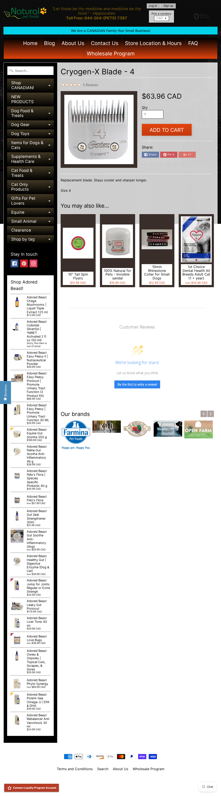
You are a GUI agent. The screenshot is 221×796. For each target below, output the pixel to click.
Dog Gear (32, 125)
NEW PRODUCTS (22, 99)
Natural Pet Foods (109, 780)
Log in (153, 6)
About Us (73, 43)
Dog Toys (32, 134)
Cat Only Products (32, 187)
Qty (145, 107)
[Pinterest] (24, 263)
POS (94, 787)
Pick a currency (161, 13)
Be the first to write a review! (137, 384)
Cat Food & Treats (32, 173)
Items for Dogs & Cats (32, 145)
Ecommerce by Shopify (116, 787)
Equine (32, 213)
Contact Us (104, 43)
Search (102, 769)
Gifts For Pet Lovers (32, 201)
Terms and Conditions (75, 769)
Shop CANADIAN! (32, 85)
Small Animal (32, 222)
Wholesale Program (111, 53)
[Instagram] (33, 263)
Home (30, 43)
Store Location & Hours (153, 43)
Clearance (21, 230)
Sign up (168, 6)
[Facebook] (14, 263)
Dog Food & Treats (32, 113)
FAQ (193, 43)
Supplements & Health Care (32, 159)
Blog (49, 43)
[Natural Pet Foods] (25, 13)
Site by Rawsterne (110, 783)
